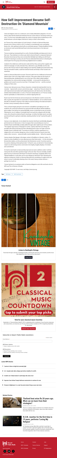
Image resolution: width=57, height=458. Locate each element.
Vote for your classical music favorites (28, 320)
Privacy (34, 448)
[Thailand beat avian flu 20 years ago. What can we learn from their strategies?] (12, 402)
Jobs (45, 442)
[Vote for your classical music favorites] (28, 290)
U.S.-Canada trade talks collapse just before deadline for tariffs (20, 371)
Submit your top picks (28, 328)
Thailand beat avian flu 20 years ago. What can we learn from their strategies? (38, 401)
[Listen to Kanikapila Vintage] (28, 220)
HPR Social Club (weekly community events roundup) (15, 352)
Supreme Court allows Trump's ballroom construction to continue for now (22, 380)
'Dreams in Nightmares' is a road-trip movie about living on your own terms (23, 385)
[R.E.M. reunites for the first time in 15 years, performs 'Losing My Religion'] (12, 421)
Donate (51, 2)
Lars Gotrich (25, 424)
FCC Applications (47, 448)
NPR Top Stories (17, 174)
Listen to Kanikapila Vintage (28, 250)
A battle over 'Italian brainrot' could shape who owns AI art (18, 375)
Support (46, 445)
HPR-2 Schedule (24, 448)
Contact (34, 442)
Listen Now (28, 257)
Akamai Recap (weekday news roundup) (13, 350)
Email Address (6, 339)
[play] (4, 7)
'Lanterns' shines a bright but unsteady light (15, 366)
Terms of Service (36, 445)
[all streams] (55, 7)
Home (22, 442)
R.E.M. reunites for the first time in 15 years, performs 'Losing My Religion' (37, 419)
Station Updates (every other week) (12, 346)
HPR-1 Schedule (24, 445)
